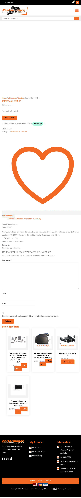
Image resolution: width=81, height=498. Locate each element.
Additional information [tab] (24, 219)
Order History (37, 456)
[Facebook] (3, 458)
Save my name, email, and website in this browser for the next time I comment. (30, 316)
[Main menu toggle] (77, 10)
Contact (48, 481)
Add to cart (9, 118)
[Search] (76, 18)
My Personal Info (38, 451)
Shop (40, 481)
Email (4, 303)
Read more (45, 362)
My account (36, 447)
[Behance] (11, 458)
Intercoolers (12, 98)
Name (4, 293)
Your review (6, 260)
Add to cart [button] (20, 367)
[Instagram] (7, 458)
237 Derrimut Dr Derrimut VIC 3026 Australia (67, 450)
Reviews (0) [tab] (36, 219)
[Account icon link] (77, 2)
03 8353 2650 (9, 2)
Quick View (18, 348)
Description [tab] (11, 219)
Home (4, 98)
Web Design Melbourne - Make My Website (52, 489)
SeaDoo (21, 98)
